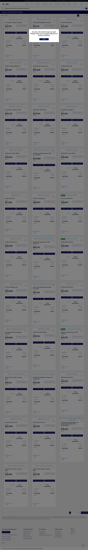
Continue (44, 39)
